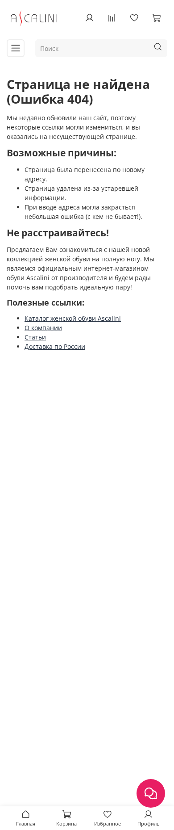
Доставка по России (55, 346)
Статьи (35, 337)
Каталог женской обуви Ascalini (73, 318)
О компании (43, 327)
